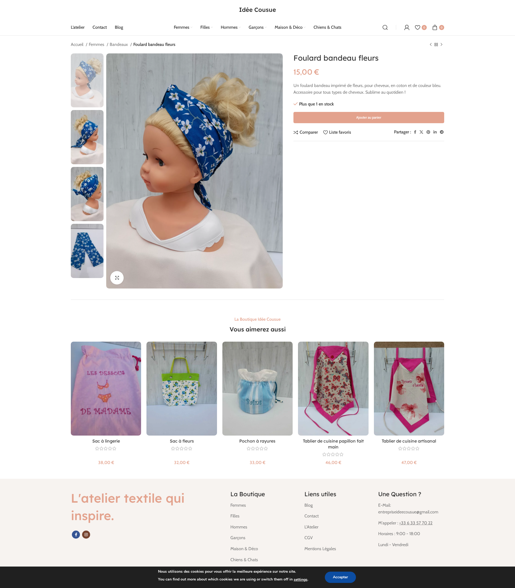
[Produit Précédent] (430, 45)
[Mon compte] (407, 27)
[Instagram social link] (86, 535)
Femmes (97, 44)
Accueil (77, 44)
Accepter (340, 577)
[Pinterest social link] (428, 132)
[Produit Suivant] (441, 45)
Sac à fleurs (182, 441)
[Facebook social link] (415, 132)
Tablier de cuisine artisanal (409, 441)
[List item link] (263, 505)
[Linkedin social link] (435, 132)
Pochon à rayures (257, 441)
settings (300, 579)
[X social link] (421, 132)
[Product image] (106, 389)
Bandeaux (119, 44)
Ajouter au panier (368, 117)
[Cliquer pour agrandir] (117, 277)
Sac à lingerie (106, 441)
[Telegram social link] (441, 132)
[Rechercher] (385, 27)
